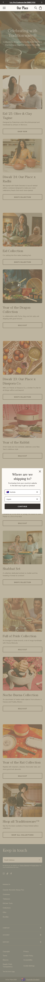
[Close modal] (40, 472)
